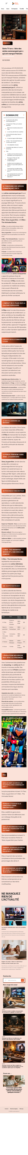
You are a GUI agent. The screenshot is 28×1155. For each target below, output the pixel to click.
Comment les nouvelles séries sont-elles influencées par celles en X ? (15, 170)
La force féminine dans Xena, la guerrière (13, 135)
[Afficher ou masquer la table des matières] (21, 115)
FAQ (7, 151)
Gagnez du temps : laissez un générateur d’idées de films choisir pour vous (12, 962)
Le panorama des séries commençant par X (12, 120)
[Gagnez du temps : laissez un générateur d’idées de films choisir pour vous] (14, 950)
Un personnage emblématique (14, 138)
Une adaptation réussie (13, 145)
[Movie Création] (15, 3)
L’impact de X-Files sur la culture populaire (14, 124)
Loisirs (7, 43)
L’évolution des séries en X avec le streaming (14, 148)
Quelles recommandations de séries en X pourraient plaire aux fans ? (15, 165)
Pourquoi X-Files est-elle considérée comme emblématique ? (13, 159)
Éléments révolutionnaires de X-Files (15, 128)
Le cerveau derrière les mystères (15, 131)
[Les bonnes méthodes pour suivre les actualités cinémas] (14, 916)
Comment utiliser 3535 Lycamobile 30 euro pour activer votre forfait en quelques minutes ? (14, 1090)
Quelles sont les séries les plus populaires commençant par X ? (15, 154)
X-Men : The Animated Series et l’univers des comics (14, 141)
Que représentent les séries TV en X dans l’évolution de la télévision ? (15, 175)
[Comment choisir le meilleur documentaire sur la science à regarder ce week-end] (14, 997)
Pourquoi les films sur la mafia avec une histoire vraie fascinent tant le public (12, 1038)
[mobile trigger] (7, 3)
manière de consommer (11, 70)
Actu (3, 924)
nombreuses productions (13, 75)
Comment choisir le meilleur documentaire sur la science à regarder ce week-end (12, 1011)
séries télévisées (7, 68)
